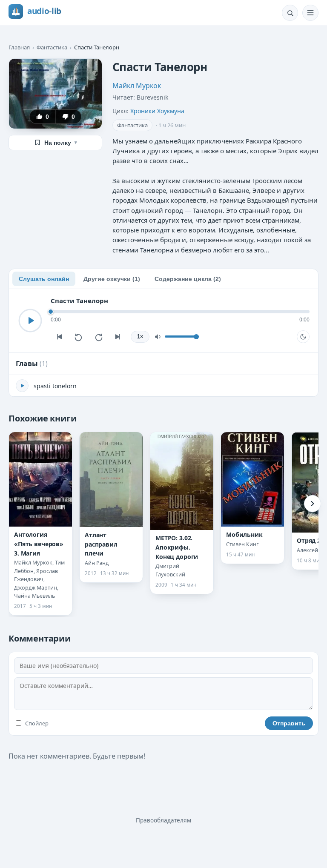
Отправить (288, 723)
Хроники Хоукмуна (157, 111)
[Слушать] (30, 320)
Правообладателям (163, 820)
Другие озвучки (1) (111, 278)
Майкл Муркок (136, 85)
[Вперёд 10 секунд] (98, 336)
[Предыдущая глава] (59, 336)
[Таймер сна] (303, 336)
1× (140, 337)
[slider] (180, 311)
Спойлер (37, 723)
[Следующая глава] (117, 336)
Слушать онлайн (44, 278)
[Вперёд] (312, 503)
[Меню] (310, 13)
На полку (60, 142)
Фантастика (52, 47)
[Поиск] (290, 13)
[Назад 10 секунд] (78, 336)
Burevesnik (152, 97)
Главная (19, 47)
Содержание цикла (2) (188, 278)
